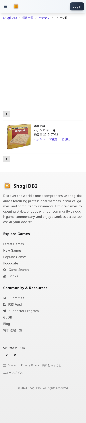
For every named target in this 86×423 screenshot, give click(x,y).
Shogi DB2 (10, 17)
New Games (12, 250)
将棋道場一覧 (12, 330)
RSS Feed (14, 304)
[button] (6, 6)
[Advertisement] (43, 418)
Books (13, 276)
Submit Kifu (17, 298)
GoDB (7, 317)
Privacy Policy (30, 365)
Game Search (18, 269)
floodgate (10, 263)
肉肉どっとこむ (52, 365)
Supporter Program (23, 311)
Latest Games (13, 244)
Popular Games (15, 257)
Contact (12, 365)
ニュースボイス (13, 372)
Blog (6, 324)
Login (77, 6)
